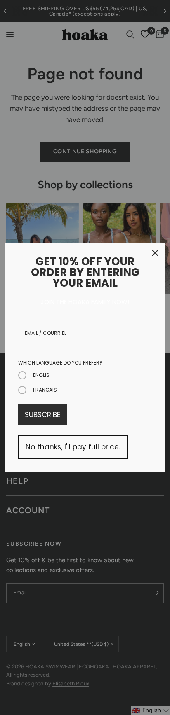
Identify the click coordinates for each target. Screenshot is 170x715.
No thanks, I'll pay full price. (73, 447)
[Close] (155, 253)
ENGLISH (43, 375)
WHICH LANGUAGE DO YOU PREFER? (60, 362)
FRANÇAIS (45, 389)
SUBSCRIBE (42, 415)
